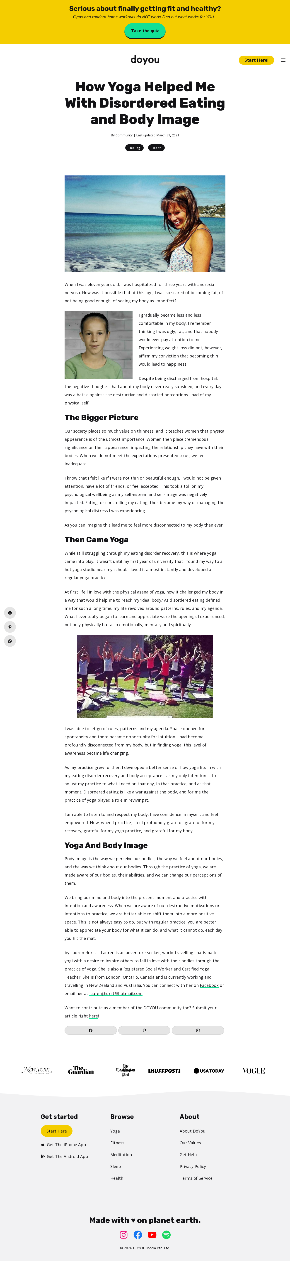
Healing (134, 148)
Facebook (209, 985)
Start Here (56, 1131)
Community (124, 135)
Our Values (190, 1142)
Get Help (188, 1154)
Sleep (115, 1166)
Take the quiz (145, 30)
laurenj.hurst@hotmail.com (116, 993)
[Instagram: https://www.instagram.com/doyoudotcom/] (123, 1235)
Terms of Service (196, 1178)
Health (156, 148)
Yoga (115, 1131)
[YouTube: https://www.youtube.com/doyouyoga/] (152, 1235)
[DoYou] (145, 60)
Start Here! (256, 60)
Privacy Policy (193, 1166)
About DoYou (192, 1131)
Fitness (117, 1142)
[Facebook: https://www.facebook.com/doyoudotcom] (138, 1235)
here (93, 1016)
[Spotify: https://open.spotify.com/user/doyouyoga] (166, 1235)
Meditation (121, 1154)
